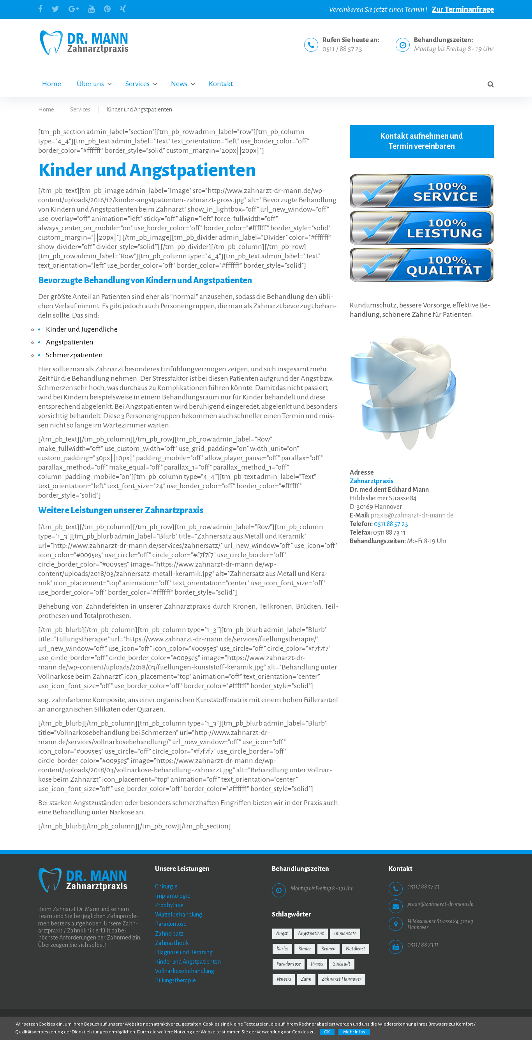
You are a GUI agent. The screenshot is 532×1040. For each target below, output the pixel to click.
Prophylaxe (169, 905)
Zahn (306, 979)
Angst (282, 933)
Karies (282, 949)
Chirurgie (166, 886)
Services (137, 84)
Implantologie (172, 896)
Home (51, 84)
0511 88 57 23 (391, 524)
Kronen (328, 949)
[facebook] (40, 9)
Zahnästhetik (172, 943)
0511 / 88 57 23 (342, 49)
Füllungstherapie (175, 980)
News (179, 84)
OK (327, 1032)
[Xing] (123, 9)
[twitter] (55, 9)
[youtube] (91, 9)
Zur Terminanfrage (463, 9)
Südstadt (342, 964)
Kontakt (221, 84)
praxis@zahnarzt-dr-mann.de (411, 515)
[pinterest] (107, 9)
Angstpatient (311, 933)
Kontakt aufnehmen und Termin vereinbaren (421, 141)
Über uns (90, 84)
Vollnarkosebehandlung (184, 971)
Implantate (345, 933)
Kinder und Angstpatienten (188, 962)
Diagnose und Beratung (184, 952)
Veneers (284, 979)
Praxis (317, 964)
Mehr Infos (354, 1032)
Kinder (304, 949)
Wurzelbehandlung (178, 914)
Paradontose (171, 924)
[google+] (74, 9)
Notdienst (355, 949)
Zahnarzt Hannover (341, 979)
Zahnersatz (169, 934)
